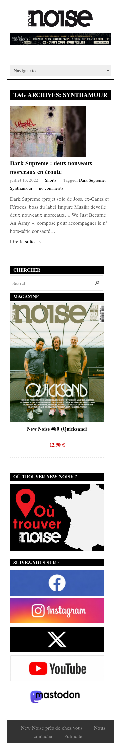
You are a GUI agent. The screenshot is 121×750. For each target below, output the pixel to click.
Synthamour (21, 188)
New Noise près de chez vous (52, 727)
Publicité (73, 736)
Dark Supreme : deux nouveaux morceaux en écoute (51, 167)
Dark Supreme (92, 180)
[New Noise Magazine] (60, 23)
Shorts (50, 180)
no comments (51, 188)
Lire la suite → (25, 241)
